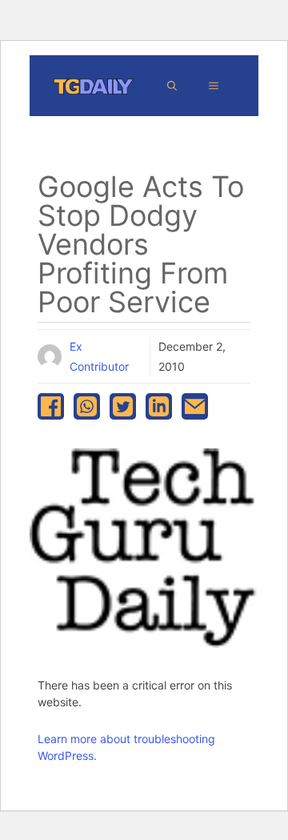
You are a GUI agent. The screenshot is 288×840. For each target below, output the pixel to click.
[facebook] (51, 406)
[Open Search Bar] (172, 86)
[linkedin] (159, 406)
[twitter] (123, 406)
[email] (195, 406)
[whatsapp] (87, 406)
